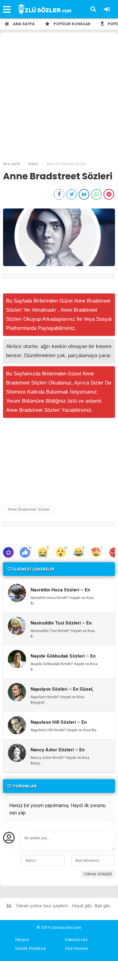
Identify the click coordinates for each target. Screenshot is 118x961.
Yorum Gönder (98, 874)
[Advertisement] (59, 98)
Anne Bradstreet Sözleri (29, 509)
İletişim (22, 939)
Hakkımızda (76, 939)
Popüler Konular (71, 23)
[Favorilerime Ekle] (8, 552)
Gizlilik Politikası (30, 948)
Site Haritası (76, 948)
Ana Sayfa (23, 23)
